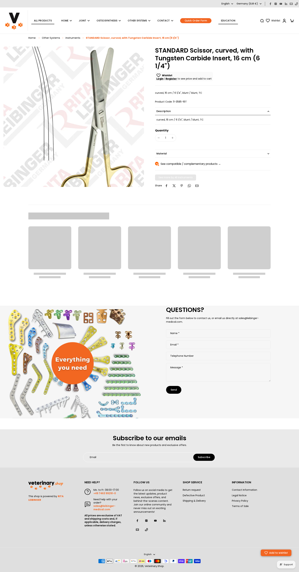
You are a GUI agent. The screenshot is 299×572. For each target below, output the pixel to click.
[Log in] (284, 20)
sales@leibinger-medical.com (104, 507)
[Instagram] (275, 4)
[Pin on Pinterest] (181, 186)
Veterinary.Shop (154, 566)
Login (160, 78)
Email (174, 344)
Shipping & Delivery (194, 500)
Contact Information (244, 490)
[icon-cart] (292, 20)
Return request (192, 490)
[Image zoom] (73, 117)
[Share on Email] (197, 186)
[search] (262, 20)
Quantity (162, 130)
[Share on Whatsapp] (189, 186)
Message (176, 367)
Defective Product (194, 495)
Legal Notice (239, 495)
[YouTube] (280, 4)
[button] (276, 553)
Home (32, 38)
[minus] (158, 137)
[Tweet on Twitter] (174, 186)
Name (174, 333)
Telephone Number (182, 356)
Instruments (73, 38)
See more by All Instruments (175, 177)
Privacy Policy (240, 500)
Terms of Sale (240, 506)
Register (171, 78)
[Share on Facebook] (166, 186)
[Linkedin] (286, 4)
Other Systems (51, 38)
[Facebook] (270, 4)
